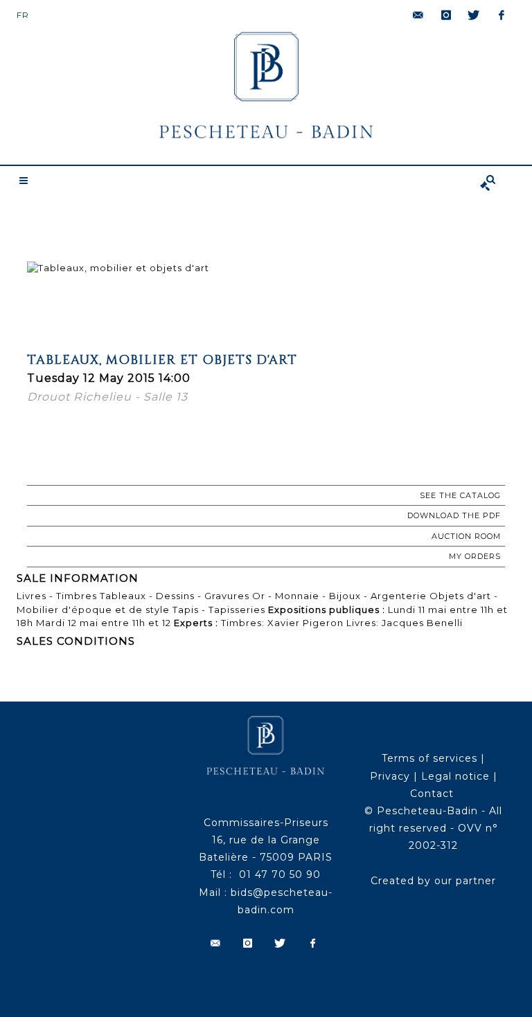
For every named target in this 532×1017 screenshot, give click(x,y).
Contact (432, 793)
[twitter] (474, 15)
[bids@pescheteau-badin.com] (418, 15)
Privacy (390, 776)
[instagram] (446, 15)
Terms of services (429, 758)
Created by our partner (433, 880)
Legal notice (455, 776)
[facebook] (501, 15)
